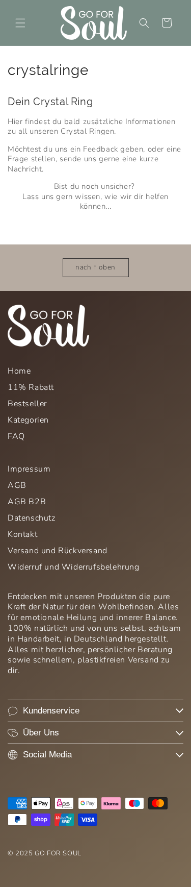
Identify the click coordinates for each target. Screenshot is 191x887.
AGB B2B (27, 501)
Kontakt (22, 534)
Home (19, 371)
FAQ (16, 436)
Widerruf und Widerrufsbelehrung (74, 567)
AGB (17, 485)
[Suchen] (144, 23)
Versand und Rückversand (57, 550)
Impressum (29, 469)
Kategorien (28, 420)
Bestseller (27, 403)
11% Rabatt (31, 387)
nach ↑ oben (95, 267)
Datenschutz (32, 518)
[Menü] (20, 23)
